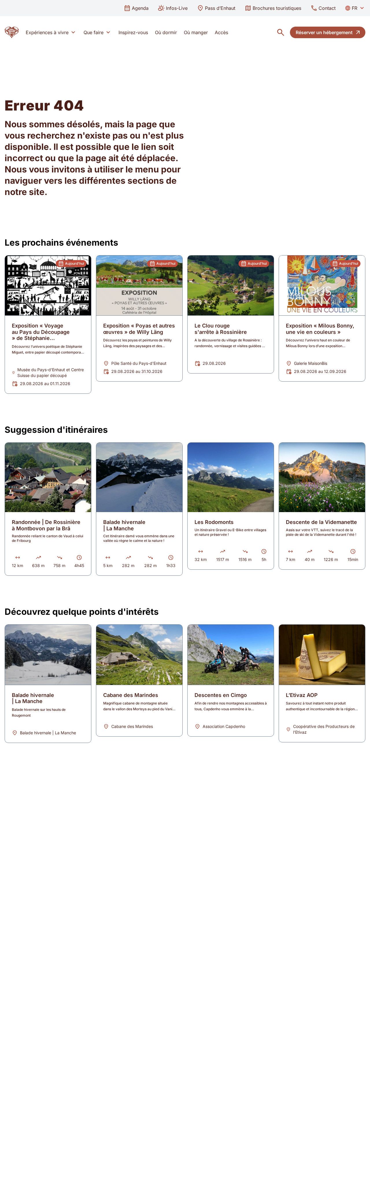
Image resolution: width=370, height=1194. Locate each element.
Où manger (196, 32)
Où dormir (166, 32)
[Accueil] (12, 32)
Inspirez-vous (133, 32)
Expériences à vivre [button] (47, 32)
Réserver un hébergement (324, 32)
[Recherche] (281, 32)
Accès (221, 32)
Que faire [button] (93, 32)
